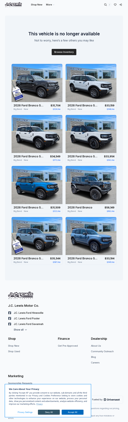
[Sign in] (120, 4)
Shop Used (14, 351)
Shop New (13, 345)
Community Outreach (102, 351)
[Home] (13, 4)
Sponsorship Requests (20, 383)
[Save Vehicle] (59, 67)
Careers (95, 362)
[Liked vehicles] (115, 4)
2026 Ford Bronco (80, 207)
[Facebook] (9, 312)
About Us (96, 345)
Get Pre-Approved (68, 345)
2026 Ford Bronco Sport (29, 105)
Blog (93, 356)
